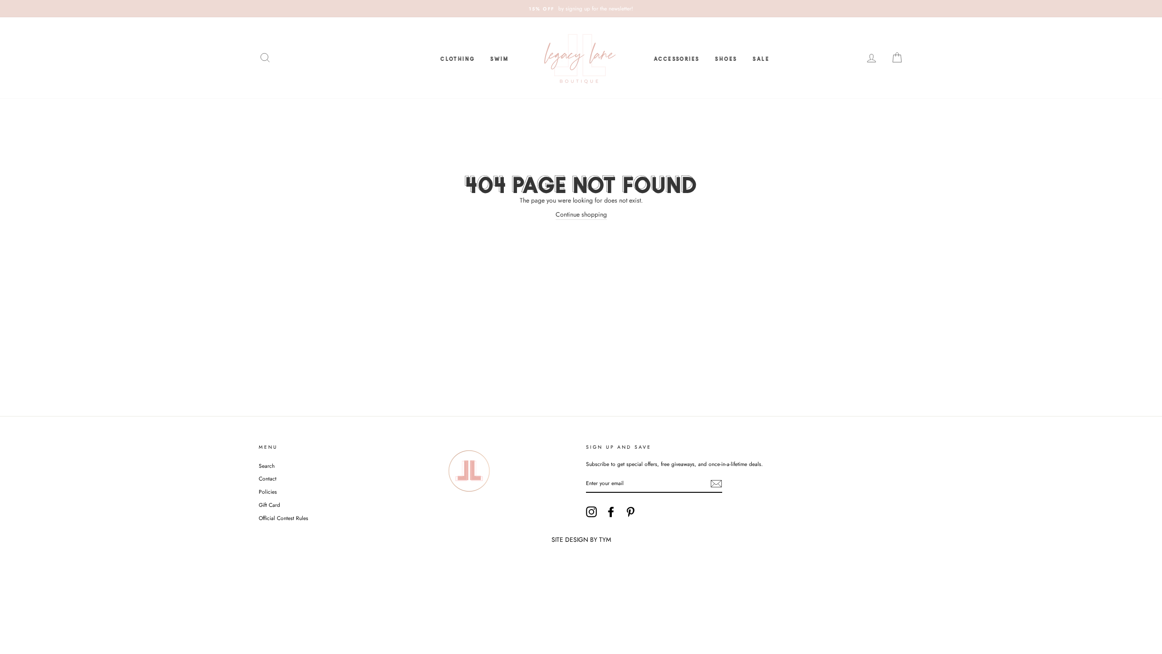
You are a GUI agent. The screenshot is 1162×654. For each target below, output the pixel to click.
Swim (499, 57)
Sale (761, 57)
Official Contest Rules (283, 518)
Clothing (457, 57)
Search (267, 466)
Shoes (726, 57)
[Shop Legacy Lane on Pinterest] (630, 511)
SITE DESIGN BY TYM (581, 539)
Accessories (676, 57)
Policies (268, 491)
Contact (267, 478)
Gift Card (269, 505)
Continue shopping (581, 214)
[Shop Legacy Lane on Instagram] (591, 511)
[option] (581, 9)
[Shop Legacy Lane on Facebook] (611, 511)
